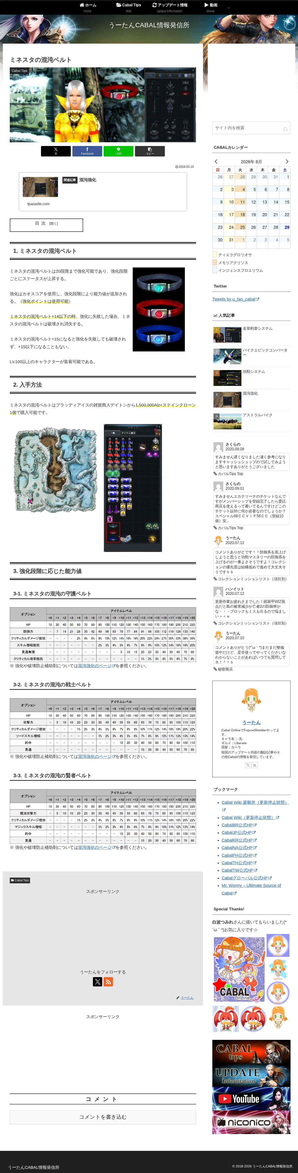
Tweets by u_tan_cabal (233, 299)
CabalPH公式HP (237, 855)
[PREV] (216, 161)
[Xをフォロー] (97, 981)
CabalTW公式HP (237, 870)
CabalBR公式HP (237, 825)
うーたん (251, 722)
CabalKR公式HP (237, 840)
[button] (150, 151)
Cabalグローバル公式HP (245, 878)
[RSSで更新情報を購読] (108, 981)
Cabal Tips (22, 880)
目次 (41, 223)
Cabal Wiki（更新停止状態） (248, 817)
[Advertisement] (103, 928)
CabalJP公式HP (237, 832)
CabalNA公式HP (237, 847)
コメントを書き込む (103, 1117)
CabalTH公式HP (237, 863)
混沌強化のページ (95, 665)
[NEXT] (286, 161)
